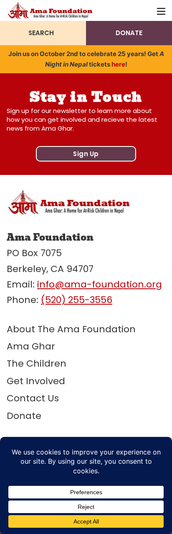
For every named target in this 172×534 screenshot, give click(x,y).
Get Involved (36, 381)
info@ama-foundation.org (99, 284)
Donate (24, 415)
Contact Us (33, 398)
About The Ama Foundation (71, 329)
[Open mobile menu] (161, 11)
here (118, 64)
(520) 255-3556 (76, 299)
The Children (36, 363)
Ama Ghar (31, 346)
